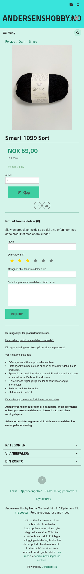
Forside (10, 41)
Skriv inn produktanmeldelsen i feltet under (31, 282)
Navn (11, 241)
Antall (8, 175)
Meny (11, 33)
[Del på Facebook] (38, 206)
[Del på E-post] (46, 206)
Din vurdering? (16, 254)
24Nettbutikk (49, 567)
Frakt (13, 491)
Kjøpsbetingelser (31, 491)
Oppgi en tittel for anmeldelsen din (27, 269)
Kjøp (26, 192)
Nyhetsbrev (43, 499)
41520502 (22, 512)
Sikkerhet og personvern (61, 491)
